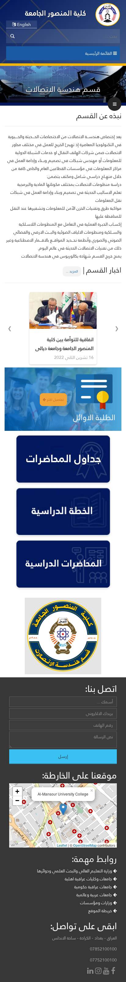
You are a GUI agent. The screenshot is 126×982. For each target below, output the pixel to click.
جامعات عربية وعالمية (94, 895)
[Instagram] (99, 971)
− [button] (17, 800)
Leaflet (62, 845)
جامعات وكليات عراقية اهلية (89, 879)
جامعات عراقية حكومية (93, 887)
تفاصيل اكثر (55, 399)
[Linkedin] (91, 971)
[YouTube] (107, 971)
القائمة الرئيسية (99, 53)
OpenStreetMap (85, 845)
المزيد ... (72, 271)
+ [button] (17, 791)
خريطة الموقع (100, 911)
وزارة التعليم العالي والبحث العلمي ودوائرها (75, 871)
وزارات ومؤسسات (96, 903)
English (23, 24)
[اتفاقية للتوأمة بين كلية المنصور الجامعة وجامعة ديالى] (63, 310)
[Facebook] (114, 971)
